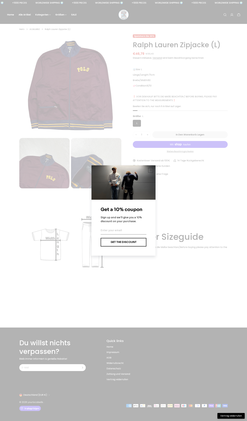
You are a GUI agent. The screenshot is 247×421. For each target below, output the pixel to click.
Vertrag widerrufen (231, 415)
